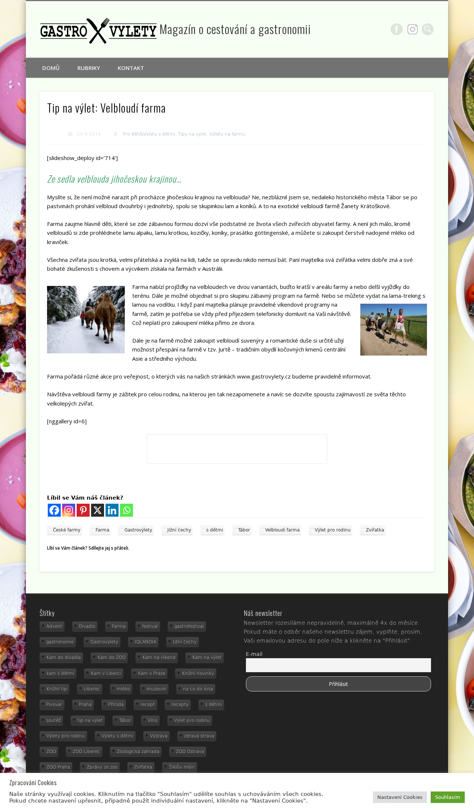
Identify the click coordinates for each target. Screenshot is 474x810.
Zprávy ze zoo (102, 767)
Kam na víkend (159, 657)
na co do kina (198, 688)
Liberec (92, 688)
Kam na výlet (206, 657)
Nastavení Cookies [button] (400, 797)
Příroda (116, 704)
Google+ (412, 29)
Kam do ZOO (111, 657)
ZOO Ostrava (190, 751)
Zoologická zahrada (138, 751)
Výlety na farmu (227, 134)
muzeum (156, 688)
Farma (102, 530)
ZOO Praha (58, 767)
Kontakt (131, 67)
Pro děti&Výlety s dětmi (149, 134)
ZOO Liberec (86, 751)
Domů (51, 67)
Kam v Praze (151, 673)
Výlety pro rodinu (65, 736)
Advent (54, 626)
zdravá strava (199, 736)
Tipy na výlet (192, 134)
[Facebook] (54, 510)
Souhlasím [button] (447, 797)
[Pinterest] (83, 510)
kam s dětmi (60, 673)
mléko (123, 688)
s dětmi (214, 530)
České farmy (66, 530)
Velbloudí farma (282, 530)
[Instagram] (68, 510)
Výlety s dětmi (117, 736)
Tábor (244, 530)
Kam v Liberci (106, 673)
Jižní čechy (179, 530)
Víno (152, 720)
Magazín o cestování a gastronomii (235, 28)
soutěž (53, 720)
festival (150, 626)
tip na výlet (90, 720)
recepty (179, 704)
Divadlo (87, 626)
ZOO (51, 751)
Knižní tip (56, 688)
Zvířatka (375, 530)
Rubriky (88, 67)
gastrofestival (189, 626)
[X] (97, 510)
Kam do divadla (63, 657)
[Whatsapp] (126, 510)
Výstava (158, 736)
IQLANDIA (145, 641)
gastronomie (60, 641)
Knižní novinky (198, 673)
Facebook (397, 29)
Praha (85, 704)
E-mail (254, 654)
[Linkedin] (112, 510)
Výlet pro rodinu (333, 530)
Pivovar (54, 704)
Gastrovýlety (138, 530)
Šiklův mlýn (182, 767)
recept (147, 704)
